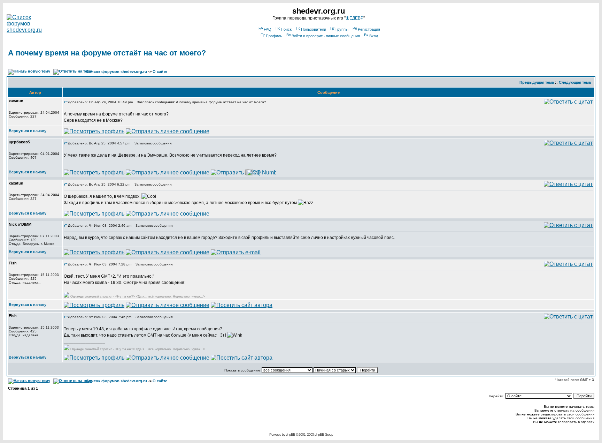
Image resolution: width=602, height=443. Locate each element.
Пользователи (313, 29)
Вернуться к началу (27, 131)
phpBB (290, 434)
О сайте (160, 71)
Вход (373, 36)
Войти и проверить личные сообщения (326, 36)
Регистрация (369, 29)
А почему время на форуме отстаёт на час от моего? (107, 52)
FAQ (267, 29)
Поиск (286, 29)
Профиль (274, 36)
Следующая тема (575, 82)
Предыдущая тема (536, 82)
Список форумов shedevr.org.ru (116, 71)
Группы (341, 29)
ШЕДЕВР (354, 18)
